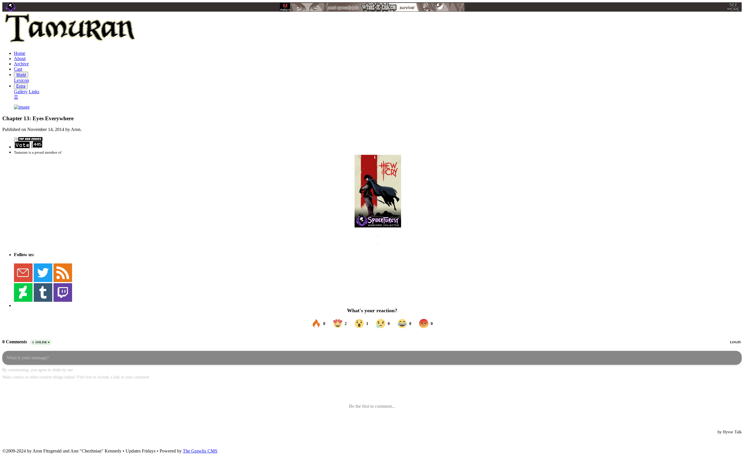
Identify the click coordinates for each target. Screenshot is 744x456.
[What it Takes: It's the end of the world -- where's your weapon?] (372, 7)
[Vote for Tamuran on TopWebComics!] (28, 146)
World (21, 75)
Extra (20, 86)
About (20, 58)
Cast (18, 69)
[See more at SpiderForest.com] (733, 7)
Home (19, 53)
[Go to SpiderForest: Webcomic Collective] (378, 221)
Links (34, 91)
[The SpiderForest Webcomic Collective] (10, 7)
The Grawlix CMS (200, 450)
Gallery (21, 91)
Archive (21, 63)
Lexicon (21, 80)
